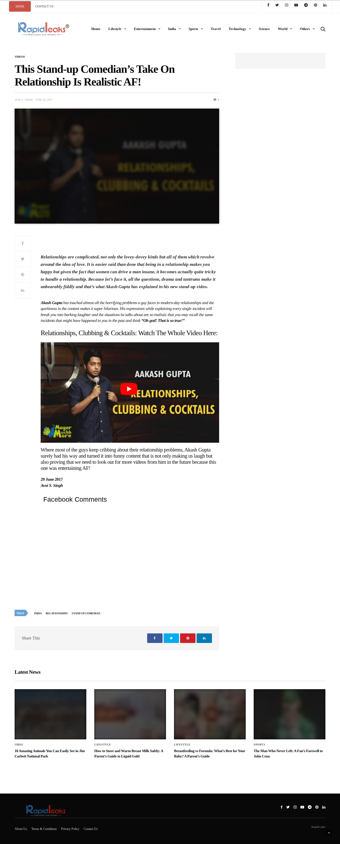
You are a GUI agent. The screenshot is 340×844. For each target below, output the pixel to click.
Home (95, 29)
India (172, 29)
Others (305, 29)
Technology (237, 29)
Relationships (57, 613)
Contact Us (91, 829)
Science (264, 29)
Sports (193, 29)
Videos (20, 57)
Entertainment (145, 29)
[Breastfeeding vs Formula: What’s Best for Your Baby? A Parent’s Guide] (210, 714)
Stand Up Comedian (86, 613)
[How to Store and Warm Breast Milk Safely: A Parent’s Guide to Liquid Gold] (130, 714)
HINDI (20, 6)
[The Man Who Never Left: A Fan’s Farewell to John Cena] (289, 714)
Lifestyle (114, 29)
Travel (216, 29)
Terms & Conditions (44, 829)
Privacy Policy (70, 829)
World (282, 29)
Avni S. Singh (24, 99)
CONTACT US (44, 6)
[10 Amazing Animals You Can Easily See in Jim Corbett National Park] (50, 714)
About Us (21, 829)
